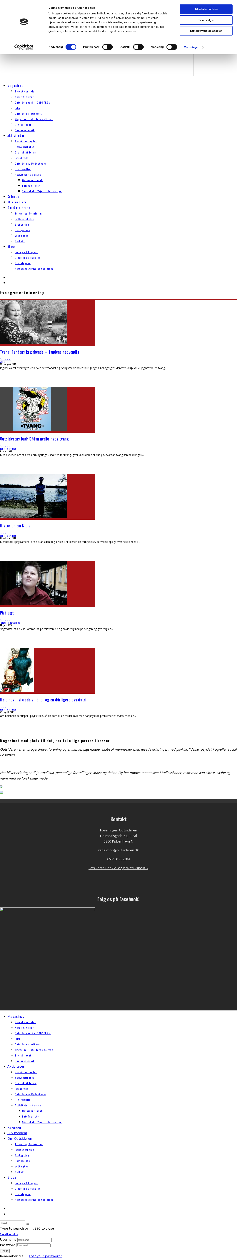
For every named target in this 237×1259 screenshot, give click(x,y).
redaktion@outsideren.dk (118, 850)
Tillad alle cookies (206, 9)
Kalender (14, 196)
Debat (3, 361)
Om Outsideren (18, 207)
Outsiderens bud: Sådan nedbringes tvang (34, 439)
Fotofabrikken (31, 186)
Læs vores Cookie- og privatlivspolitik (118, 868)
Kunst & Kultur (24, 97)
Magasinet (15, 85)
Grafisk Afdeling (25, 152)
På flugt (7, 613)
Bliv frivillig (23, 169)
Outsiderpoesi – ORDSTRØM (33, 102)
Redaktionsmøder (26, 141)
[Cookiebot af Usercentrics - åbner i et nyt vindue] (24, 47)
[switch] (107, 47)
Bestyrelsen (22, 230)
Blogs (11, 246)
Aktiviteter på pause (28, 174)
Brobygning (22, 224)
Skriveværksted (24, 147)
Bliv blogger (23, 263)
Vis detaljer (191, 47)
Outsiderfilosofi (32, 180)
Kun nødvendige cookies (206, 30)
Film (17, 108)
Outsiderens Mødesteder (30, 163)
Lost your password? (45, 1256)
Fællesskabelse (24, 219)
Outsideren (5, 359)
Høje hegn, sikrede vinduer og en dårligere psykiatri (43, 700)
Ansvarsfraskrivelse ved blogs (34, 269)
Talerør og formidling (29, 213)
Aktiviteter (16, 135)
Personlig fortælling (10, 622)
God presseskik (24, 130)
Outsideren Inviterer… (29, 113)
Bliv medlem (16, 202)
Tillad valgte (206, 20)
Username (8, 1239)
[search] (27, 1224)
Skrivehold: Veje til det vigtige (42, 191)
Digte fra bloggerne (28, 257)
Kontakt (20, 241)
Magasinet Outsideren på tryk (34, 119)
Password (7, 1245)
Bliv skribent (23, 124)
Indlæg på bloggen (26, 252)
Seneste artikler (25, 91)
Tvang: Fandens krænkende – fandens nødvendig (39, 352)
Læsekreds (21, 158)
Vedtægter (21, 235)
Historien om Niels (15, 526)
